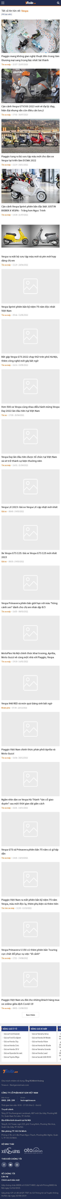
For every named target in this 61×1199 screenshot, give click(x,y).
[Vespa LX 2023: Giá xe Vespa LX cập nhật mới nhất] (30, 486)
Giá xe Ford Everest (12, 1034)
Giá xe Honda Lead (39, 1053)
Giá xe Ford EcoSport (12, 1038)
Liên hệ (4, 1176)
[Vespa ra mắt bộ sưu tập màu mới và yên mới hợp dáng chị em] (30, 236)
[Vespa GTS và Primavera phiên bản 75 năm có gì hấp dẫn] (30, 829)
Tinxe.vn (12, 1071)
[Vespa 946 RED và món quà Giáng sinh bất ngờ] (30, 683)
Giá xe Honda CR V (11, 1049)
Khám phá (5, 707)
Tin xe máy (6, 64)
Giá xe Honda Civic (11, 1045)
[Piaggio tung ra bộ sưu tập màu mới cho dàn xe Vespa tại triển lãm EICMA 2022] (30, 136)
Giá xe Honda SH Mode (41, 1038)
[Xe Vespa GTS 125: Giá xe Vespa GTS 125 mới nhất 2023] (30, 533)
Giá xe (4, 511)
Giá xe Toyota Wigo (11, 1057)
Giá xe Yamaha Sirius (40, 1034)
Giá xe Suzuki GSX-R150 (41, 1057)
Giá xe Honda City (11, 1041)
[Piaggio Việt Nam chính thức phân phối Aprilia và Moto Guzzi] (30, 729)
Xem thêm (30, 1015)
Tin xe (4, 415)
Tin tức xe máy (7, 908)
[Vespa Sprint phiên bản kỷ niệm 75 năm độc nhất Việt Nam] (30, 286)
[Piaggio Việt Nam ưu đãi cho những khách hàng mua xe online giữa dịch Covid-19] (30, 979)
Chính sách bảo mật (10, 1180)
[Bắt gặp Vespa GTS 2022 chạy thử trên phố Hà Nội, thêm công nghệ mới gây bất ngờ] (30, 336)
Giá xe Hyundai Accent (13, 1053)
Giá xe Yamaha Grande (41, 1049)
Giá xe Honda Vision (40, 1041)
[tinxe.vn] (30, 3)
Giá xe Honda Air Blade (41, 1045)
